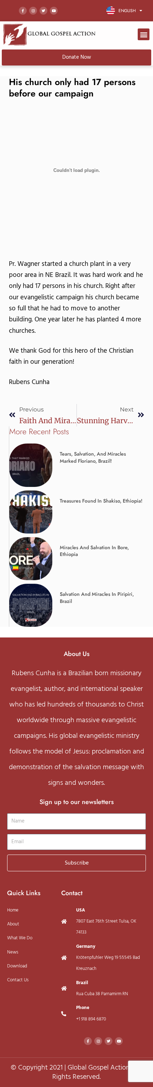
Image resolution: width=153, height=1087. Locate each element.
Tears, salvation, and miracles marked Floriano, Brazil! (93, 457)
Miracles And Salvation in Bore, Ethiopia (94, 551)
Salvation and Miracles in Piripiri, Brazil (97, 597)
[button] (143, 34)
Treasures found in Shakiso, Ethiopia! (101, 500)
